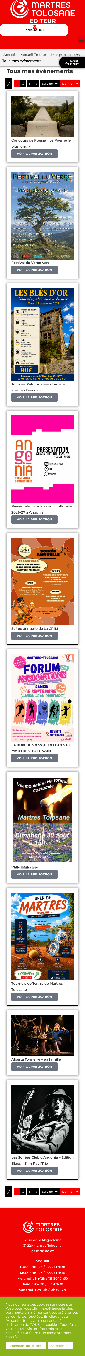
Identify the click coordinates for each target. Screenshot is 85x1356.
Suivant (47, 83)
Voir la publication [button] (34, 153)
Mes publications (65, 55)
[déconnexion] (34, 27)
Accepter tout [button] (61, 1345)
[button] (81, 40)
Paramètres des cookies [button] (25, 1345)
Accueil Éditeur (33, 55)
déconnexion (35, 30)
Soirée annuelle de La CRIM (34, 628)
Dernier (67, 83)
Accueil (9, 55)
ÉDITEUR (42, 20)
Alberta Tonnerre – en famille (36, 1059)
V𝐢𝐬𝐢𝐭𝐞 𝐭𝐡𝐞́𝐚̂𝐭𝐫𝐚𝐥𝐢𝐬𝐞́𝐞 (24, 867)
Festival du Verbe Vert (30, 262)
